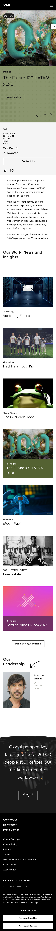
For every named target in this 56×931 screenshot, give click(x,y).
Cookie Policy (10, 844)
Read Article (14, 97)
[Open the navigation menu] (51, 5)
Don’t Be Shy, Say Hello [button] (28, 643)
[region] (28, 909)
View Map (9, 148)
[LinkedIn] (5, 170)
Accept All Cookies (28, 926)
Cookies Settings (28, 910)
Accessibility (9, 869)
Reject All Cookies (28, 918)
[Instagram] (12, 170)
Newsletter (10, 824)
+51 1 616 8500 (10, 153)
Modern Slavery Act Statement (19, 859)
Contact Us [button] (28, 161)
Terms (6, 854)
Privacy (7, 849)
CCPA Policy (9, 864)
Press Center (11, 829)
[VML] (7, 5)
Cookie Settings (11, 839)
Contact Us (10, 819)
